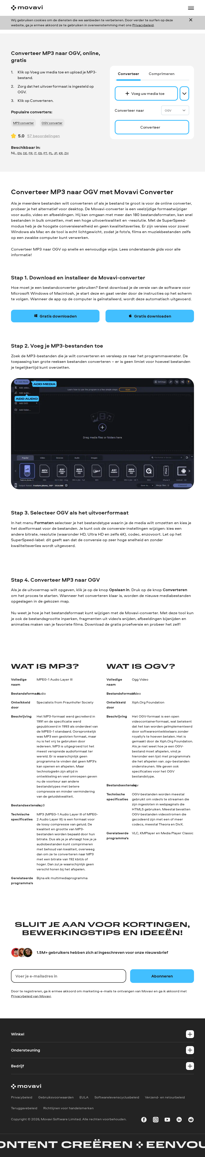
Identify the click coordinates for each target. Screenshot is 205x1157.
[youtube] (167, 1120)
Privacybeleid (143, 25)
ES (40, 153)
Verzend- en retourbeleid (165, 1097)
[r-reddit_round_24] (191, 1120)
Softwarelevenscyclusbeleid (116, 1097)
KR (61, 153)
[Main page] (27, 7)
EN (19, 153)
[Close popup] (191, 23)
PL (50, 153)
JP (55, 153)
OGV (168, 110)
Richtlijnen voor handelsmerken (68, 1108)
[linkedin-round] (179, 1120)
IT (35, 153)
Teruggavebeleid (24, 1108)
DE (25, 153)
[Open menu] (191, 8)
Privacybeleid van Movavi (31, 996)
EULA (83, 1097)
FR (30, 153)
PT (45, 153)
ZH (66, 153)
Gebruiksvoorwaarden (56, 1097)
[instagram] (156, 1120)
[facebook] (144, 1120)
